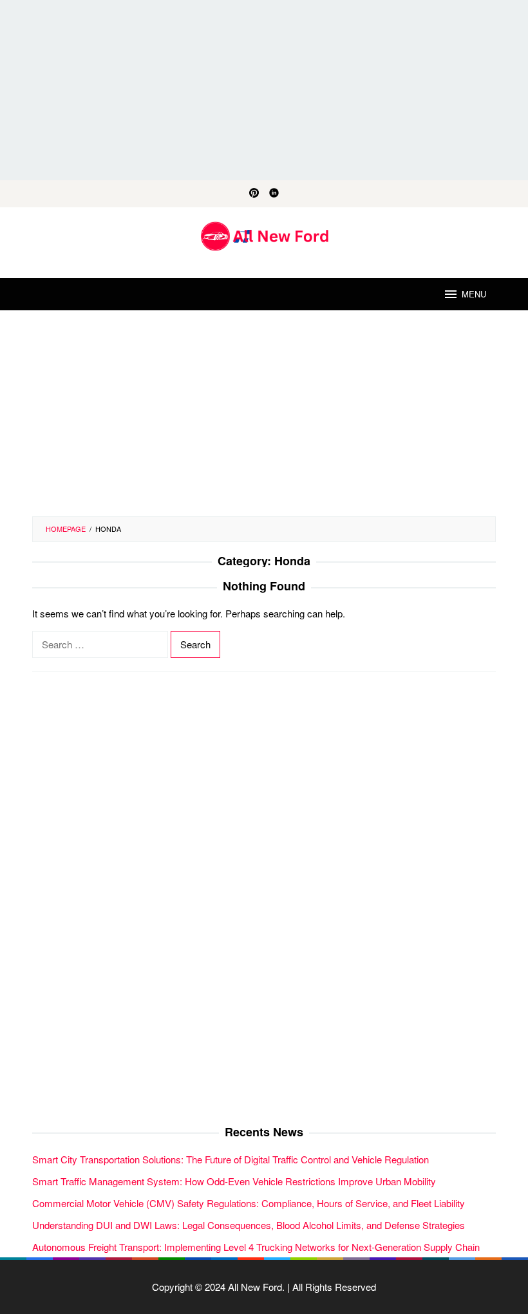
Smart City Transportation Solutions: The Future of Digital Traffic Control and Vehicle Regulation (230, 1159)
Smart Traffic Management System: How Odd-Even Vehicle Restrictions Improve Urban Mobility (234, 1181)
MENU (474, 294)
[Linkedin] (274, 193)
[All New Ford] (264, 234)
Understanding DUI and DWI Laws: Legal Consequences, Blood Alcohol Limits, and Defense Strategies (248, 1225)
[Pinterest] (254, 193)
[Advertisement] (264, 90)
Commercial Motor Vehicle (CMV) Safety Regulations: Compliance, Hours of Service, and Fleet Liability (248, 1203)
